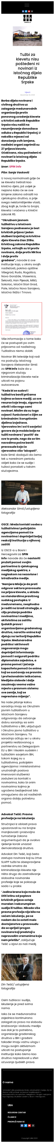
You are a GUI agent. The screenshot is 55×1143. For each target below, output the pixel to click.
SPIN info (15, 166)
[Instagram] (32, 11)
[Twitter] (26, 11)
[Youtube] (29, 11)
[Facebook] (23, 11)
